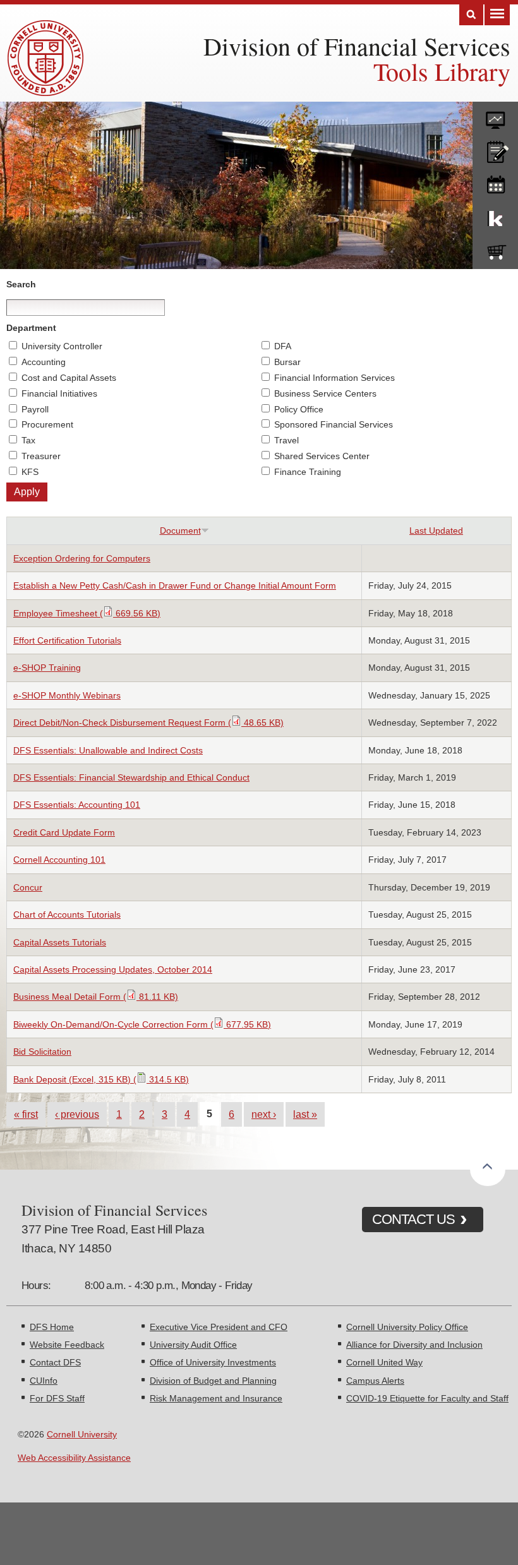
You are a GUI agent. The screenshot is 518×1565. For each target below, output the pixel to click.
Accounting (43, 362)
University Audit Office (193, 1345)
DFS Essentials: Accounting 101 (76, 805)
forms (495, 115)
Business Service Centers (325, 393)
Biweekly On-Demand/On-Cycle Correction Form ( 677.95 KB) (142, 1024)
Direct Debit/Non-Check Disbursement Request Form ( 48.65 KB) (148, 722)
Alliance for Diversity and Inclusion (414, 1345)
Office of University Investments (213, 1362)
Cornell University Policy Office (407, 1327)
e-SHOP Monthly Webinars (67, 695)
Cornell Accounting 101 (59, 859)
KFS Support (495, 216)
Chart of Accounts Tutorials (67, 914)
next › (263, 1114)
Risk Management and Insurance (216, 1398)
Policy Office (298, 409)
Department (31, 328)
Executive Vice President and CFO (218, 1327)
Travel (286, 440)
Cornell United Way (384, 1362)
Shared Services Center (322, 456)
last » (305, 1114)
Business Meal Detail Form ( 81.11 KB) (95, 997)
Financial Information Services (334, 378)
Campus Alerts (375, 1381)
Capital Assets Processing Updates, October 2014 (112, 969)
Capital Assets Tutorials (59, 942)
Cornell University (82, 1434)
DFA (282, 346)
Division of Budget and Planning (213, 1381)
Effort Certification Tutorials (67, 640)
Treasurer (41, 456)
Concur (27, 887)
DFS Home (52, 1327)
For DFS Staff (57, 1398)
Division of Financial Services (356, 46)
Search (471, 14)
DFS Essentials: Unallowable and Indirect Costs (108, 750)
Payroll (35, 409)
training (495, 182)
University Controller (61, 346)
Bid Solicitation (42, 1051)
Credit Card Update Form (64, 832)
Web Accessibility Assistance (74, 1458)
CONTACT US (413, 1219)
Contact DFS (55, 1362)
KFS (30, 472)
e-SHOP (495, 249)
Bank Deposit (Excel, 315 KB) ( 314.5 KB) (101, 1079)
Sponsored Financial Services (333, 424)
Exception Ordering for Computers (81, 558)
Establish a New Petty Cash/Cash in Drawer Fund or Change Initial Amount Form (174, 585)
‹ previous (77, 1114)
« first (26, 1114)
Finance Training (307, 472)
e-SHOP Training (47, 668)
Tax (28, 440)
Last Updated (436, 530)
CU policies (495, 149)
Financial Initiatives (59, 393)
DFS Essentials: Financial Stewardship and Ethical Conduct (131, 777)
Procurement (47, 424)
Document (180, 530)
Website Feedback (67, 1345)
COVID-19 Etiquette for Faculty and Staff (427, 1398)
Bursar (287, 362)
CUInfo (43, 1381)
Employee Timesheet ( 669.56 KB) (86, 613)
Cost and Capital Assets (68, 378)
